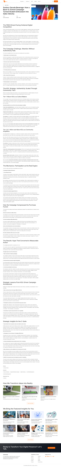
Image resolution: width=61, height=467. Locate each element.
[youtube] (49, 456)
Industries (32, 459)
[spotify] (53, 456)
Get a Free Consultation (51, 447)
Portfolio (32, 460)
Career (39, 457)
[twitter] (52, 456)
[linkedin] (47, 456)
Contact (56, 1)
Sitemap (39, 460)
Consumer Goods (5, 367)
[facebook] (50, 456)
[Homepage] (5, 1)
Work (32, 1)
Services (32, 457)
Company (39, 456)
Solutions (32, 456)
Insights (35, 1)
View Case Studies (30, 403)
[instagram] (45, 456)
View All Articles (30, 439)
